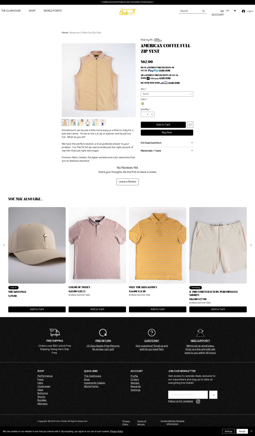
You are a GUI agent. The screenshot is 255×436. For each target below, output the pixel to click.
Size (143, 89)
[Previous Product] (4, 245)
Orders (135, 380)
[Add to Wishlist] (190, 125)
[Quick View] (37, 245)
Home (65, 32)
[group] (127, 260)
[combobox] (167, 94)
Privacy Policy (116, 431)
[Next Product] (251, 245)
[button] (231, 10)
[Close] (251, 431)
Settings (135, 390)
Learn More (164, 71)
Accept (242, 431)
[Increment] (152, 114)
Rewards (136, 386)
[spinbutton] (148, 114)
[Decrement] (143, 114)
